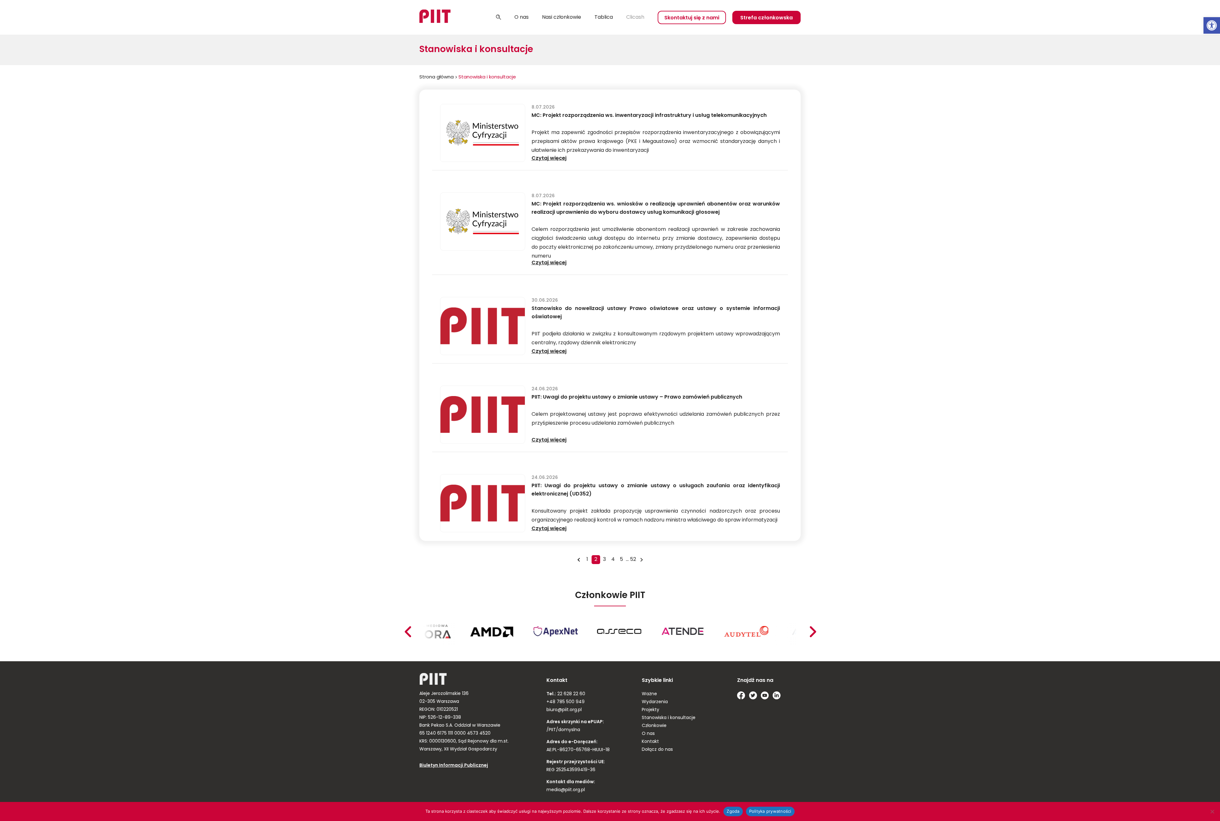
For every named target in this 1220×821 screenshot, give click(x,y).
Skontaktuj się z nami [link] (691, 18)
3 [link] (604, 559)
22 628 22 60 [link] (570, 694)
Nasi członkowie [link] (561, 17)
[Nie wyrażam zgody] (1212, 811)
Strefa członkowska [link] (766, 18)
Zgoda (733, 811)
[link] (1211, 25)
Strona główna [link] (436, 77)
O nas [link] (521, 17)
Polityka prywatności (770, 811)
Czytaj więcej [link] (549, 158)
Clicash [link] (635, 17)
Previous (812, 631)
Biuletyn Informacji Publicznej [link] (453, 765)
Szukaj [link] (498, 17)
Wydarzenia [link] (655, 702)
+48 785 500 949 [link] (565, 702)
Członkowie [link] (654, 726)
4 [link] (613, 559)
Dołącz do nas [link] (657, 749)
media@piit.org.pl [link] (565, 790)
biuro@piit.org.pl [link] (564, 710)
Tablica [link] (603, 17)
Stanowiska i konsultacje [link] (668, 718)
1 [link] (587, 559)
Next (407, 631)
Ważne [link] (649, 694)
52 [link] (633, 559)
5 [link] (621, 559)
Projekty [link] (650, 710)
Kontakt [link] (650, 741)
